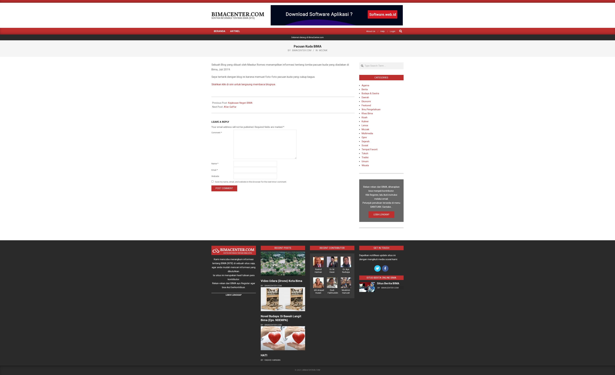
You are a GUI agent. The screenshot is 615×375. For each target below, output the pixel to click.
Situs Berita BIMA (388, 283)
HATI (264, 355)
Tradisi (365, 157)
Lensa (365, 125)
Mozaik (323, 50)
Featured (366, 105)
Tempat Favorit (369, 149)
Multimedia (367, 133)
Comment (216, 132)
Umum (365, 161)
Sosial (365, 145)
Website (215, 176)
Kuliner (365, 121)
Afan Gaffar (230, 106)
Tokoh (365, 153)
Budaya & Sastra (370, 93)
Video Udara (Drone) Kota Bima (281, 281)
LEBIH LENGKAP (381, 214)
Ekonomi (366, 101)
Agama (365, 85)
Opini (364, 137)
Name (214, 163)
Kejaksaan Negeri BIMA (240, 102)
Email (214, 170)
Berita (365, 89)
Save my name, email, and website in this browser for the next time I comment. (251, 182)
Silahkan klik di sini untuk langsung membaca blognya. (243, 84)
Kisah (364, 117)
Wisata (365, 165)
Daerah (365, 97)
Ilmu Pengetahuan (371, 109)
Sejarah (365, 141)
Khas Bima (367, 113)
